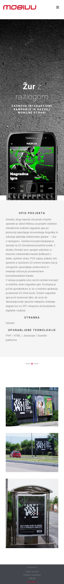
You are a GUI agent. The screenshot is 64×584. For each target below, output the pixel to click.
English (33, 582)
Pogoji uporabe (32, 571)
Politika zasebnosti (32, 575)
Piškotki (32, 578)
